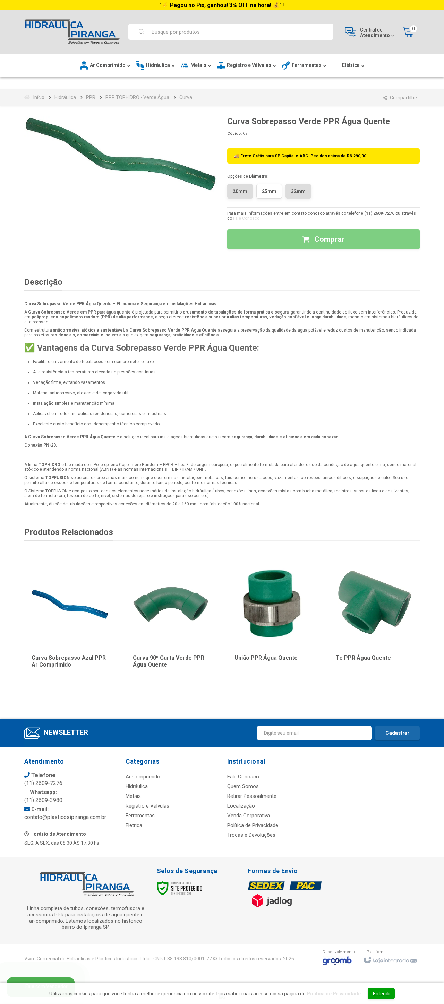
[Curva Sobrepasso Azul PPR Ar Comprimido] (69, 619)
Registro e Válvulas (147, 806)
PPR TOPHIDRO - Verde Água (137, 97)
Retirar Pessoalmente (251, 796)
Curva (185, 97)
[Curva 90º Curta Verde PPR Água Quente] (171, 619)
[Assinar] (397, 733)
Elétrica (134, 825)
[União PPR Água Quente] (272, 619)
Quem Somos (243, 786)
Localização (241, 806)
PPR (90, 97)
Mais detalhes (74, 654)
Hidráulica (65, 97)
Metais (133, 796)
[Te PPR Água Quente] (374, 619)
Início (38, 97)
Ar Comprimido (143, 777)
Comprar (328, 239)
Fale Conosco (246, 218)
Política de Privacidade (252, 825)
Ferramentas (140, 815)
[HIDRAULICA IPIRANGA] (72, 32)
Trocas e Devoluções (251, 835)
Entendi (381, 993)
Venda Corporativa (248, 815)
